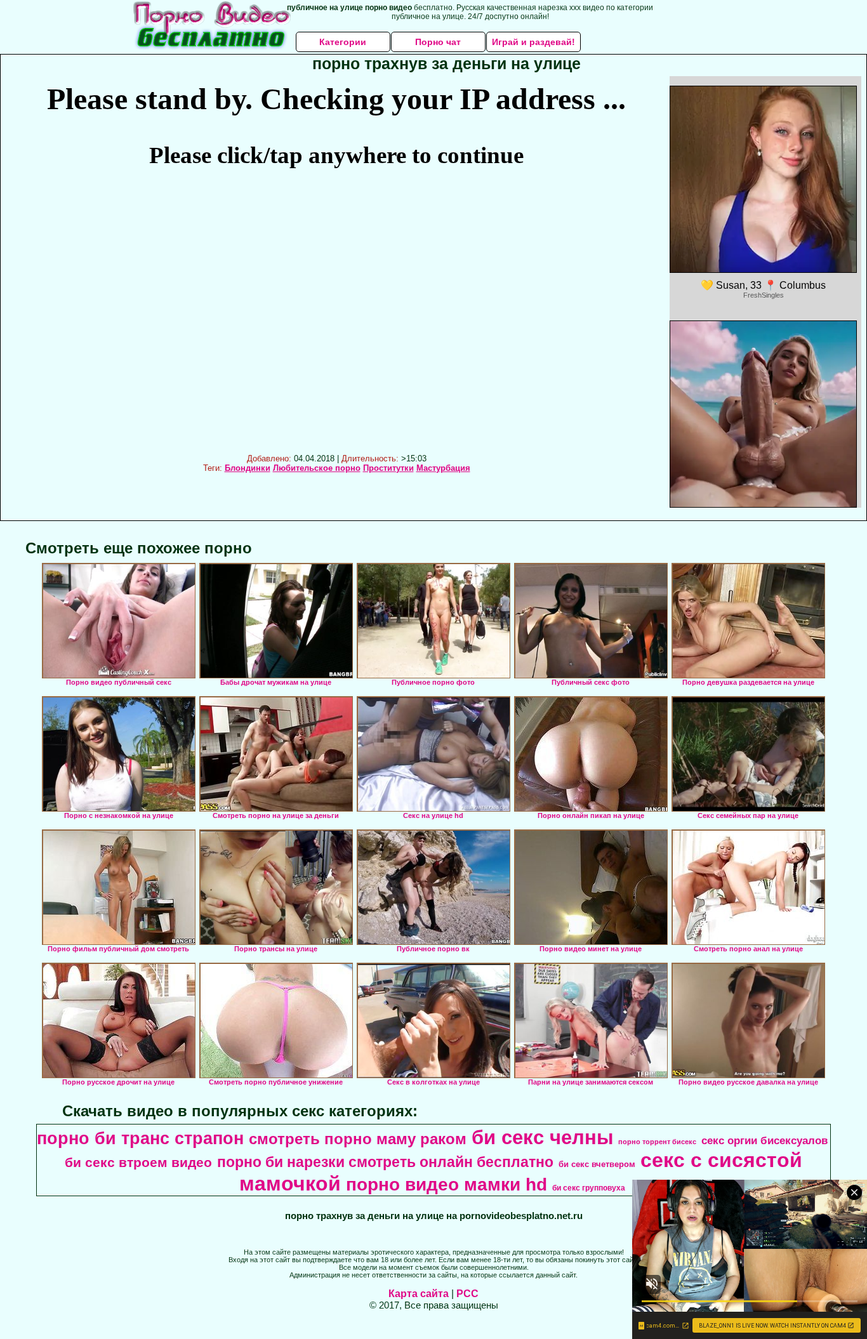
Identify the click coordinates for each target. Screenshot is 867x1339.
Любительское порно (317, 468)
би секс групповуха (588, 1188)
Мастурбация (443, 468)
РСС (467, 1293)
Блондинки (247, 468)
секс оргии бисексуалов (764, 1140)
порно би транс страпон (140, 1138)
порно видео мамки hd (446, 1184)
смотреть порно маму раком (358, 1138)
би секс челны (542, 1137)
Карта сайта (418, 1293)
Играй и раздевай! (533, 42)
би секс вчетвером (597, 1164)
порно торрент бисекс (657, 1141)
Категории (342, 42)
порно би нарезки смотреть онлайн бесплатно (385, 1162)
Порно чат (438, 42)
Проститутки (388, 468)
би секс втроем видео (138, 1162)
